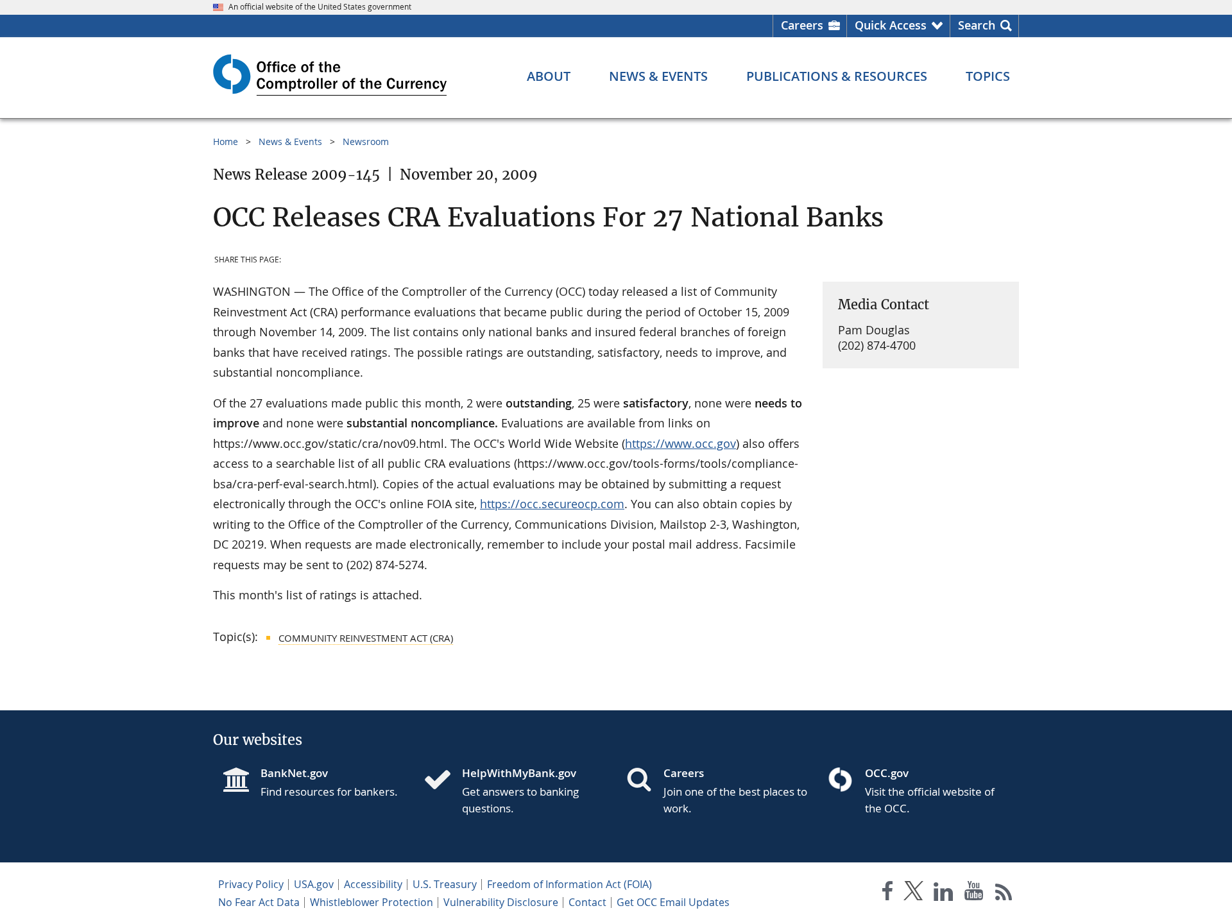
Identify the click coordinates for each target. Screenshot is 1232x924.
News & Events (290, 141)
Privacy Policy (251, 884)
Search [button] (976, 25)
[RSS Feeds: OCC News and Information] (1004, 893)
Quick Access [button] (891, 25)
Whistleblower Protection (371, 902)
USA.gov (314, 884)
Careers (802, 25)
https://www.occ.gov (680, 443)
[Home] (443, 781)
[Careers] (644, 781)
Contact (587, 902)
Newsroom (366, 141)
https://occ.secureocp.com (552, 503)
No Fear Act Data (259, 902)
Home (225, 141)
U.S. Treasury (445, 884)
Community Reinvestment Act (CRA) (365, 637)
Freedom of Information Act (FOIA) (569, 884)
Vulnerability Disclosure (500, 902)
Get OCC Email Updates (673, 902)
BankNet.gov (294, 773)
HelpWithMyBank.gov (519, 773)
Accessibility (373, 884)
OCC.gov (887, 773)
